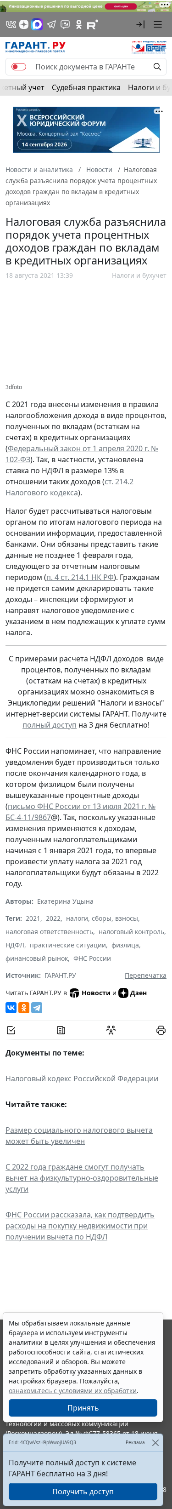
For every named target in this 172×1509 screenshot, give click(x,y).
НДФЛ (15, 945)
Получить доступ (83, 1491)
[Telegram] (36, 1007)
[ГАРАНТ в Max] (37, 24)
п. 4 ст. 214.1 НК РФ (80, 577)
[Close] (155, 1442)
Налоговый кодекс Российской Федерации (82, 1078)
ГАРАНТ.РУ (60, 975)
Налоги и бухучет (139, 275)
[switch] (18, 66)
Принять (83, 1408)
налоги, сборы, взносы (102, 918)
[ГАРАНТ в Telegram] (51, 24)
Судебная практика (86, 87)
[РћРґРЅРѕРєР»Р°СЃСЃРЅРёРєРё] (23, 1007)
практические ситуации (68, 945)
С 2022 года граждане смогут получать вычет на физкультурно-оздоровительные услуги (82, 1178)
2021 (33, 918)
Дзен (138, 992)
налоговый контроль (131, 931)
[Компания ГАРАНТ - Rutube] (92, 24)
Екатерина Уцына (65, 901)
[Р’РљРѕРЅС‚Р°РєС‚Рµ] (11, 1007)
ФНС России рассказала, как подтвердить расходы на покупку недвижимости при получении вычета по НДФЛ (80, 1226)
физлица (125, 945)
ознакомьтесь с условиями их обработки (73, 1390)
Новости (96, 992)
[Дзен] (23, 24)
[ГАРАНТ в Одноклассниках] (78, 24)
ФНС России (92, 958)
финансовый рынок (37, 958)
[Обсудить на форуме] (111, 1030)
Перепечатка (145, 975)
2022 (53, 918)
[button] (140, 24)
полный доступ (49, 725)
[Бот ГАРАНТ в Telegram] (65, 24)
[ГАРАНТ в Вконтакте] (11, 24)
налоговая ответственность (49, 931)
